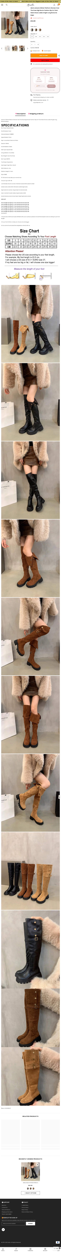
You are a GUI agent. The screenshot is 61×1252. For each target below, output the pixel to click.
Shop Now (51, 86)
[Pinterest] (3, 1229)
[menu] (2, 5)
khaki (33, 1188)
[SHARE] (58, 56)
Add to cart (43, 55)
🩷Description (20, 114)
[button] (1, 48)
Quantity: (32, 41)
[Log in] (54, 5)
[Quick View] (37, 1164)
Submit (30, 1223)
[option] (14, 24)
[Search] (7, 5)
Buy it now (45, 60)
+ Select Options (30, 1193)
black (28, 1188)
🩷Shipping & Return (35, 114)
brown (30, 1188)
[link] (10, 1146)
